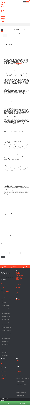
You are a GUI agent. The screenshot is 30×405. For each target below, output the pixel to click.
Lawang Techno (18, 294)
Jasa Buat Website (4, 302)
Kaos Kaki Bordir (7, 291)
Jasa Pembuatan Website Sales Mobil (6, 336)
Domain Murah (17, 272)
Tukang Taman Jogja (6, 293)
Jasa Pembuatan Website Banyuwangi (6, 311)
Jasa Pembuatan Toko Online (5, 305)
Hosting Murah (3, 360)
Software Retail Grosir (4, 352)
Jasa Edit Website (3, 372)
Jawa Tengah (2, 287)
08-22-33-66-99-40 (16, 266)
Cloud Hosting (2, 363)
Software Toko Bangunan (5, 355)
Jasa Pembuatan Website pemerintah (6, 330)
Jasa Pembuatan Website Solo (5, 341)
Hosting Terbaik (17, 283)
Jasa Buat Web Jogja (18, 279)
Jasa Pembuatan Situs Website (19, 275)
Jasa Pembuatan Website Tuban (20, 381)
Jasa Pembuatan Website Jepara (6, 319)
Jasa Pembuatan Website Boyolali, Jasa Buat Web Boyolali (22, 388)
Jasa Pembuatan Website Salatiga (6, 335)
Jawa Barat (2, 288)
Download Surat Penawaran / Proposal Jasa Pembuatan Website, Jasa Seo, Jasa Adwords (7, 298)
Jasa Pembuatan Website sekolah (6, 338)
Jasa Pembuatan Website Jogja (6, 322)
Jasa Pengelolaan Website (5, 347)
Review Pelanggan (18, 287)
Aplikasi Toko (2, 378)
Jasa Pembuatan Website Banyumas (6, 310)
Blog (16, 363)
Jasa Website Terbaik (18, 284)
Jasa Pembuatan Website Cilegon (20, 395)
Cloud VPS (17, 274)
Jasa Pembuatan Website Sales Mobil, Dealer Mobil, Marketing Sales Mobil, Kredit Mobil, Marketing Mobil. (22, 378)
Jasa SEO (17, 276)
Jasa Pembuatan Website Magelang (6, 327)
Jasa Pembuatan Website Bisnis (6, 313)
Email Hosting (2, 366)
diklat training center (3, 292)
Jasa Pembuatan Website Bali (5, 308)
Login (16, 368)
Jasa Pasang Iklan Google (19, 277)
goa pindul (2, 293)
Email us (26, 266)
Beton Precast (11, 291)
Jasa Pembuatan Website (4, 399)
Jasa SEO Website (4, 349)
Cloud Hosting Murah (18, 273)
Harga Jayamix (3, 291)
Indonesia (2, 290)
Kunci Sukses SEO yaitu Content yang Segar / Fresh (14, 29)
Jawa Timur (2, 286)
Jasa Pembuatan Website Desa (6, 316)
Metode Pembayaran (18, 371)
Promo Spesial (3, 284)
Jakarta (2, 289)
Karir (1, 283)
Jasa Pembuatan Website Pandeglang (21, 392)
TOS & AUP (17, 372)
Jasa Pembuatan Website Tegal (6, 344)
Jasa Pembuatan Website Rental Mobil (6, 333)
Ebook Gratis (17, 360)
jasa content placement (19, 63)
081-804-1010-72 (6, 266)
